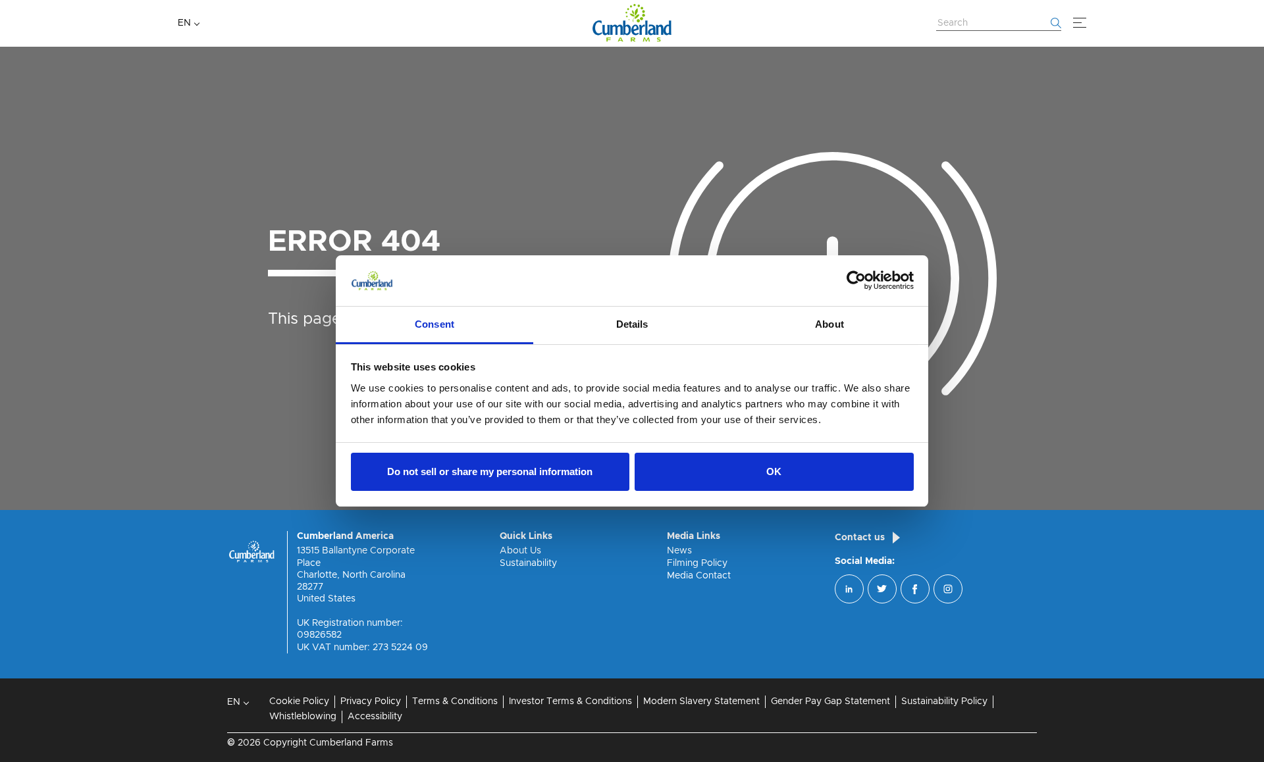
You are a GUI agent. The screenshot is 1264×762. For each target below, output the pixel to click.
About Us (520, 550)
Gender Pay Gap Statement (830, 701)
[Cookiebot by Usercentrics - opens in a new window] (856, 281)
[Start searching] (1056, 23)
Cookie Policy (299, 701)
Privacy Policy (370, 701)
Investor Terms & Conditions (570, 701)
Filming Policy (697, 563)
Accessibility (375, 716)
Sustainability (528, 563)
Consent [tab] (434, 324)
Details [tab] (632, 324)
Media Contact (699, 575)
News (679, 550)
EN (184, 23)
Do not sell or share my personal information (489, 471)
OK (773, 471)
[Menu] (1079, 23)
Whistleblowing (302, 716)
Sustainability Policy (944, 701)
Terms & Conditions (455, 701)
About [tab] (829, 324)
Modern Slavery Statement (701, 701)
